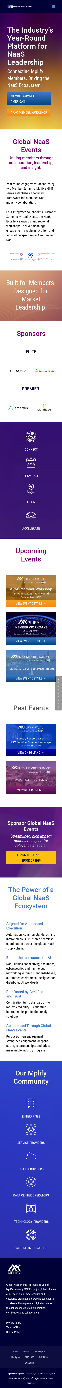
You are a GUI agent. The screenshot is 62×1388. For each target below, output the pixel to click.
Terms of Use (13, 1327)
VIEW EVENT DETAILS (29, 641)
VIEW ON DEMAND (29, 753)
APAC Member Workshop (29, 112)
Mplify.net (16, 1357)
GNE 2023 (29, 1363)
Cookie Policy (13, 1332)
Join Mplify (40, 1351)
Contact (26, 1351)
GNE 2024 (43, 1357)
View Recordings (29, 790)
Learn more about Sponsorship (31, 857)
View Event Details (29, 604)
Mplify (9, 1289)
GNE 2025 (29, 1357)
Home (16, 1351)
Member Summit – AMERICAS (24, 98)
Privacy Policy (13, 1322)
